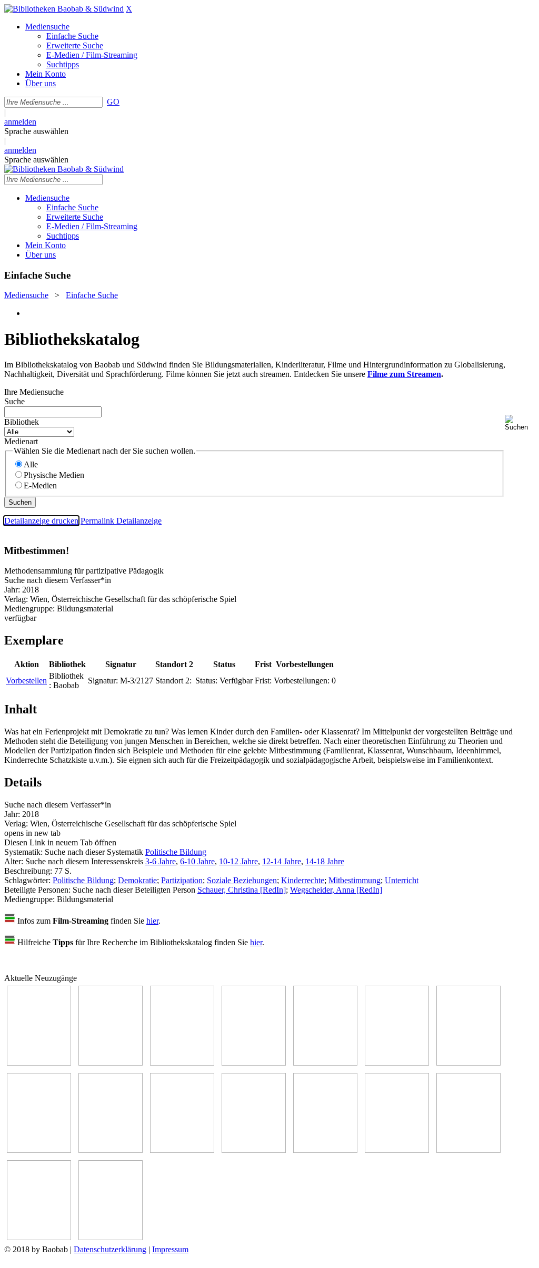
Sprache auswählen (36, 131)
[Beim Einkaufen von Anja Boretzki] (110, 1237)
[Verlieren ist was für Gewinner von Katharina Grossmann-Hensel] (397, 1062)
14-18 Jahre (324, 861)
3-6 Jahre (160, 861)
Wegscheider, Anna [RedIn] (336, 889)
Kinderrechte (302, 880)
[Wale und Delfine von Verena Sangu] (254, 1062)
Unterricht (401, 880)
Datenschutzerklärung (110, 1249)
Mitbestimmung (354, 880)
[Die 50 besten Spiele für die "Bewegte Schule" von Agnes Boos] (325, 1150)
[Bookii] (468, 1062)
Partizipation (182, 880)
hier (152, 920)
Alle (31, 464)
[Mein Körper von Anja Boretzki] (468, 1150)
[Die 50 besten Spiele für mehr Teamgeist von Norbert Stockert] (182, 1150)
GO (113, 101)
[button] (520, 423)
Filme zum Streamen (404, 374)
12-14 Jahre (281, 861)
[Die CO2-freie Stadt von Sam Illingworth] (182, 1062)
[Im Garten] (110, 1150)
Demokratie (137, 880)
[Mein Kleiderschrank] (39, 1237)
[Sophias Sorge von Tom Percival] (325, 1062)
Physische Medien (54, 475)
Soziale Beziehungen (242, 880)
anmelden (20, 121)
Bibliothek (21, 421)
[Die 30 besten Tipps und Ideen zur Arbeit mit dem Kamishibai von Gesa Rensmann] (39, 1062)
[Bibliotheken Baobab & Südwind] (64, 8)
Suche (14, 401)
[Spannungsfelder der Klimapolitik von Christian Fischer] (110, 1062)
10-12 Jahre (238, 861)
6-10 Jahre (197, 861)
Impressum (170, 1249)
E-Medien (40, 485)
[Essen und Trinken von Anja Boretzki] (397, 1150)
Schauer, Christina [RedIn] (241, 889)
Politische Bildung (175, 851)
